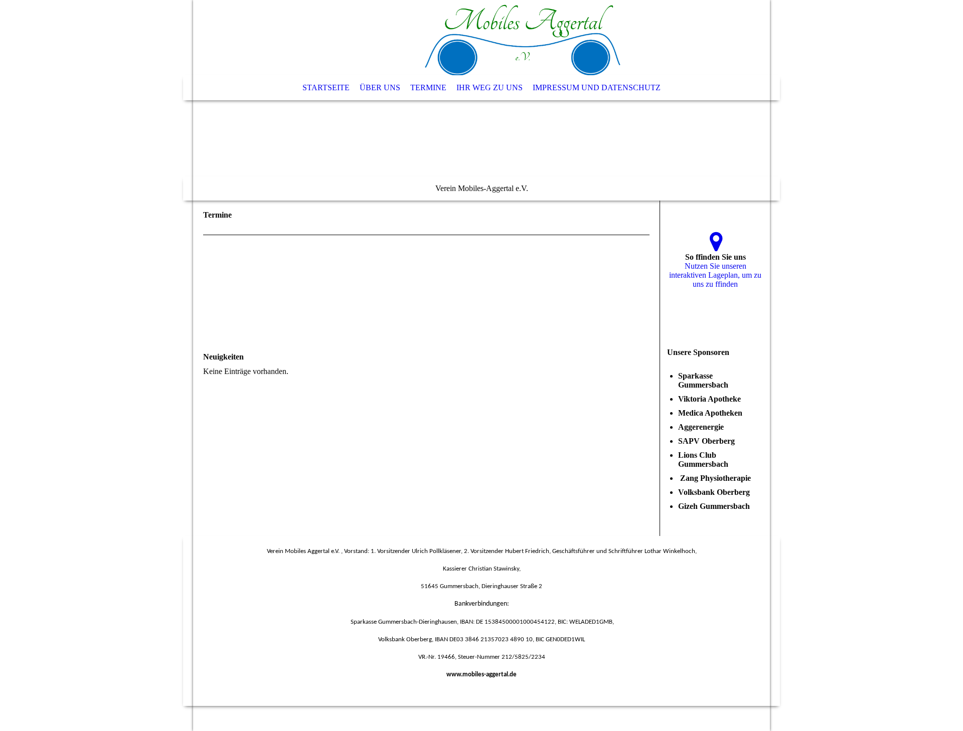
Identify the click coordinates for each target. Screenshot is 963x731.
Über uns (380, 87)
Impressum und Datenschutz (597, 87)
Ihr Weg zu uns (489, 87)
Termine (428, 87)
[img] (481, 100)
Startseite (326, 87)
